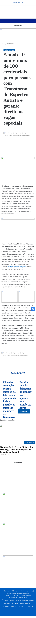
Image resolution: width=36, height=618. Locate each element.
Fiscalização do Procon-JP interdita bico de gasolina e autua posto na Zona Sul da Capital (16, 449)
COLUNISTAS (29, 606)
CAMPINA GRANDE (28, 600)
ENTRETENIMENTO (26, 603)
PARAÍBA (18, 600)
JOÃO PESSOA (8, 603)
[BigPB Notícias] (18, 2)
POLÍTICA (14, 606)
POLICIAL (21, 606)
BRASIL (16, 603)
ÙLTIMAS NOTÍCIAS (8, 600)
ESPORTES (6, 606)
